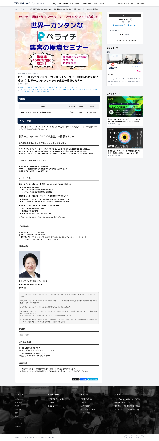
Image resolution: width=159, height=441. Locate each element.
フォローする (136, 67)
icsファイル (133, 25)
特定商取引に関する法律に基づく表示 (127, 406)
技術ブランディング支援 (56, 399)
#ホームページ (47, 89)
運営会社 (51, 406)
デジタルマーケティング (46, 87)
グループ (18, 420)
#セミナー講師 (92, 89)
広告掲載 (51, 402)
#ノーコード (57, 89)
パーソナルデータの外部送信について (127, 409)
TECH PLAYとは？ (87, 399)
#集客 (64, 89)
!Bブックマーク (92, 379)
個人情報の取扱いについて (123, 402)
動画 (16, 413)
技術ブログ (18, 409)
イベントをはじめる (88, 409)
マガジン (18, 406)
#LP (85, 89)
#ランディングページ (34, 89)
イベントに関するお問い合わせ (126, 40)
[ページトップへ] (22, 3)
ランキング (18, 423)
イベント (23, 9)
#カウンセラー (25, 91)
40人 (139, 70)
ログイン (133, 3)
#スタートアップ (77, 89)
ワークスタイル (72, 87)
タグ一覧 (18, 426)
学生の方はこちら (123, 3)
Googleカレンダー (120, 25)
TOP (16, 9)
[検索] (54, 3)
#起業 (69, 89)
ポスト (77, 379)
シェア (84, 379)
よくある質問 (85, 406)
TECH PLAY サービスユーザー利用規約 (127, 399)
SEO (36, 87)
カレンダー (18, 402)
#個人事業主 (47, 91)
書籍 (16, 416)
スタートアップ (60, 87)
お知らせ (84, 402)
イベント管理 (85, 413)
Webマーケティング (27, 87)
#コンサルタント (36, 91)
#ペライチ (23, 89)
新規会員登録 (141, 3)
